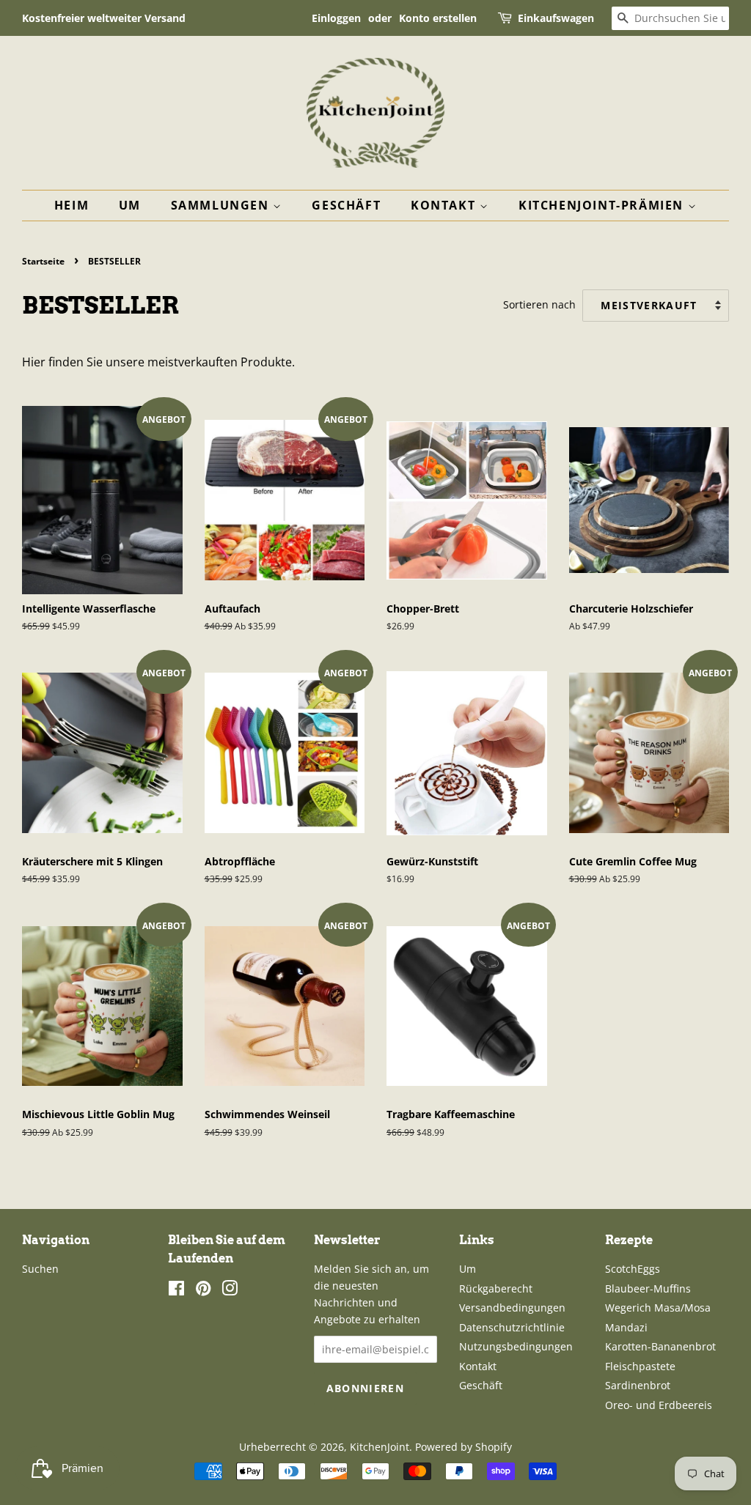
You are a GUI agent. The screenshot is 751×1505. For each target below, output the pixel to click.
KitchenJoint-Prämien (603, 205)
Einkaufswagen (556, 18)
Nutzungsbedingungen (516, 1346)
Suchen (40, 1269)
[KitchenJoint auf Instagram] (229, 1291)
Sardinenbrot (637, 1385)
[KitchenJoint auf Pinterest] (203, 1291)
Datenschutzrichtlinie (512, 1327)
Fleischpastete (640, 1366)
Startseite (43, 261)
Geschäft (346, 205)
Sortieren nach (539, 304)
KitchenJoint (379, 1447)
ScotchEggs (632, 1269)
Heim (71, 205)
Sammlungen (222, 205)
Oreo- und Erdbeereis (658, 1405)
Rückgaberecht (495, 1288)
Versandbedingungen (512, 1307)
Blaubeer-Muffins (648, 1288)
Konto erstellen (438, 18)
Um (130, 205)
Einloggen (336, 18)
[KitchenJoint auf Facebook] (176, 1291)
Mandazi (626, 1327)
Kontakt (445, 205)
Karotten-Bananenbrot (660, 1346)
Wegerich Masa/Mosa (658, 1307)
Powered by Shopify (463, 1447)
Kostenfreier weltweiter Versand (104, 18)
